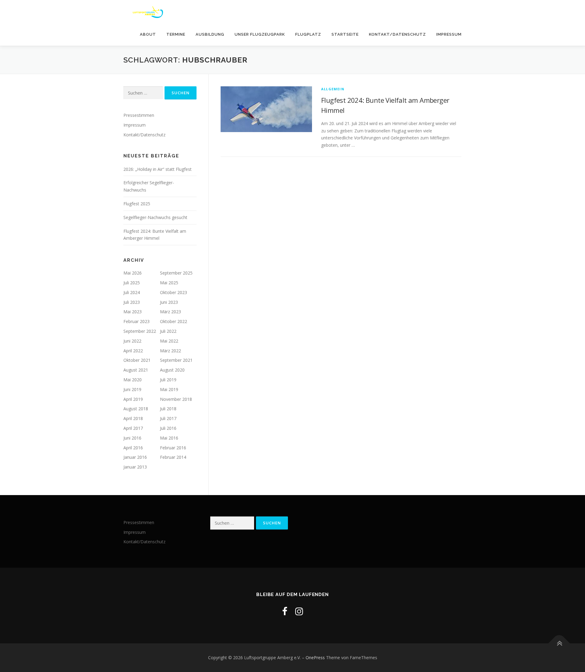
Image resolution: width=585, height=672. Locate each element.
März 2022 (170, 351)
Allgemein (332, 89)
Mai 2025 (169, 283)
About (148, 34)
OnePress (315, 657)
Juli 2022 (168, 331)
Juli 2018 (168, 408)
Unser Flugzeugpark (260, 34)
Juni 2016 (132, 438)
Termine (175, 34)
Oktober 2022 (173, 321)
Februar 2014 (173, 457)
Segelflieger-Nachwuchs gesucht (155, 217)
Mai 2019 (169, 389)
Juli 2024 (131, 292)
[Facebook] (284, 611)
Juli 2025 (131, 283)
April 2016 (133, 448)
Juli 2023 (131, 302)
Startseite (345, 34)
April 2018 (133, 418)
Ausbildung (210, 34)
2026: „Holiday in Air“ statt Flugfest (157, 169)
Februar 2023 (136, 321)
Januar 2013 (135, 467)
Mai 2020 (132, 380)
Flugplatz (308, 34)
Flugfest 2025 (136, 204)
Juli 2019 (168, 380)
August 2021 (135, 370)
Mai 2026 (132, 273)
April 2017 (133, 428)
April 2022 (133, 351)
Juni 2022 (132, 341)
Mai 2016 (169, 438)
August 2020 (172, 370)
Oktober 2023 (173, 292)
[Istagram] (299, 611)
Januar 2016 (135, 457)
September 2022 (139, 331)
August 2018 (135, 408)
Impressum (449, 34)
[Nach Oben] (559, 643)
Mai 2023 (132, 311)
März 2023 (170, 311)
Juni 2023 (169, 302)
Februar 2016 (173, 448)
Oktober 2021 (137, 360)
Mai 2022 (169, 341)
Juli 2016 (168, 428)
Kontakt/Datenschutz (397, 34)
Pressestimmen (138, 115)
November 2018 (176, 399)
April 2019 (133, 399)
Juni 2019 (132, 389)
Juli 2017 (168, 418)
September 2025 (176, 273)
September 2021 (176, 360)
